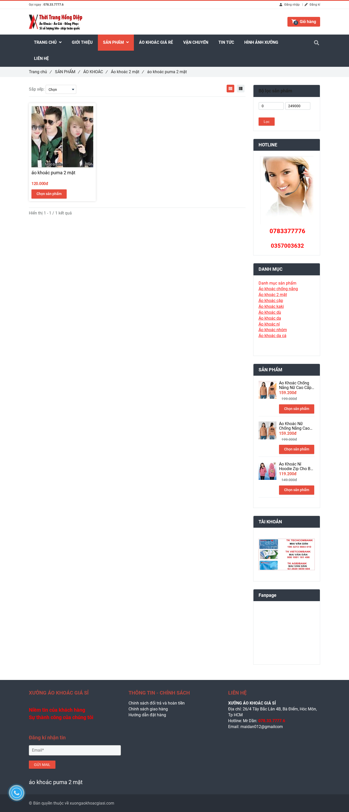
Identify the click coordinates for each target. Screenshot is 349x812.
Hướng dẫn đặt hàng (147, 714)
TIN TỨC (226, 42)
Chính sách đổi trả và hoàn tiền (157, 703)
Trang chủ (40, 71)
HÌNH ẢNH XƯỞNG (261, 42)
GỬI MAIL (42, 765)
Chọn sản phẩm (49, 194)
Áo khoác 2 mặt (127, 71)
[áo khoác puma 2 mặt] (230, 88)
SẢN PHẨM (67, 71)
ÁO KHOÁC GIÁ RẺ (156, 42)
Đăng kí (314, 4)
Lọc (267, 122)
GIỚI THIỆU (82, 42)
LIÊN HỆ (41, 58)
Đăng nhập (292, 4)
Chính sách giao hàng (148, 709)
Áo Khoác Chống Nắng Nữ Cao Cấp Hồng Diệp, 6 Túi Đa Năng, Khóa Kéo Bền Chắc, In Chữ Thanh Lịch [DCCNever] (297, 385)
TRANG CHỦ (46, 42)
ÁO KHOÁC (95, 71)
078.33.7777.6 (53, 4)
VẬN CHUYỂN (195, 42)
